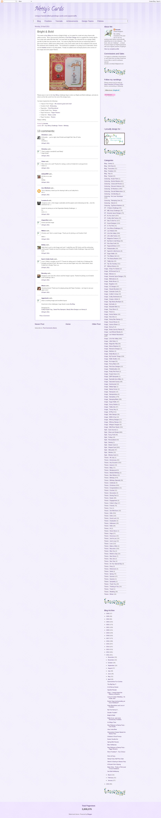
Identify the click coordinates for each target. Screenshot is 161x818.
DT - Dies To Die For (110, 220)
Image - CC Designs (110, 286)
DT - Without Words (110, 266)
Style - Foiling (108, 437)
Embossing (53, 106)
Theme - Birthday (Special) (112, 480)
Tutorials (59, 21)
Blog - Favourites (109, 168)
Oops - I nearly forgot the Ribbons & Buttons (114, 693)
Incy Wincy (48, 35)
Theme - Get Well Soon (111, 510)
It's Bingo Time (111, 722)
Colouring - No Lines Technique (113, 196)
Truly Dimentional (53, 108)
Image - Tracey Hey (110, 409)
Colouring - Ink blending (111, 194)
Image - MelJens (109, 351)
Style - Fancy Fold (109, 434)
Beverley (44, 273)
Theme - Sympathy (110, 581)
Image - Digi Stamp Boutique (112, 301)
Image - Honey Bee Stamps (112, 319)
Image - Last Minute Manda (112, 332)
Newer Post (39, 324)
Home (68, 324)
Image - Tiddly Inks (109, 407)
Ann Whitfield (45, 188)
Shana (43, 285)
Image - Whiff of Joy (110, 417)
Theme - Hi (107, 528)
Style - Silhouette (109, 450)
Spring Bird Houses (113, 742)
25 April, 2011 (45, 292)
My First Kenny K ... (113, 709)
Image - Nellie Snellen (110, 359)
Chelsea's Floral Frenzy (114, 736)
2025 (108, 616)
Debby (43, 245)
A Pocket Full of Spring (114, 764)
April (109, 679)
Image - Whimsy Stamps (111, 422)
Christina (44, 149)
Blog (39, 21)
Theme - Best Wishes (110, 475)
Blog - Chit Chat (109, 166)
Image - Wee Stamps (110, 414)
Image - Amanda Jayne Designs (113, 276)
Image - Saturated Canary (112, 381)
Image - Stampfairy (110, 397)
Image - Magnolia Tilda (111, 343)
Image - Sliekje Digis (110, 386)
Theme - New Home (110, 556)
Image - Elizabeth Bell (110, 306)
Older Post (96, 324)
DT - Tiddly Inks (108, 261)
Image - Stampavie (109, 391)
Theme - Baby (108, 467)
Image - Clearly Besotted (111, 289)
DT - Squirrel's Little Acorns (112, 251)
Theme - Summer (109, 576)
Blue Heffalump (111, 744)
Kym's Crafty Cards (47, 259)
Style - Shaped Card (110, 447)
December (111, 657)
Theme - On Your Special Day (113, 563)
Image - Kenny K (109, 327)
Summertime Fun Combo (114, 681)
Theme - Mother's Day (110, 553)
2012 (108, 652)
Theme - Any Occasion (111, 462)
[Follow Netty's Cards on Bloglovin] (112, 91)
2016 (108, 641)
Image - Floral (108, 312)
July (109, 671)
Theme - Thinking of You (111, 586)
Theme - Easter (108, 498)
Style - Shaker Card (110, 445)
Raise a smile (52, 115)
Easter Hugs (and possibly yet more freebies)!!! (116, 702)
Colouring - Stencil (109, 203)
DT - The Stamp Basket (111, 258)
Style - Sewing (108, 442)
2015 (108, 644)
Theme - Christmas (110, 485)
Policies (100, 21)
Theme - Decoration (110, 493)
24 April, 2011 (45, 280)
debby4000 (44, 174)
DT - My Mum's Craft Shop (112, 241)
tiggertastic (45, 298)
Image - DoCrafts (109, 304)
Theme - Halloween (110, 523)
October (110, 662)
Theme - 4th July (109, 457)
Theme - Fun (108, 508)
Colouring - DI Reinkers (111, 188)
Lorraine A (44, 200)
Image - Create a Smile (111, 299)
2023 (108, 621)
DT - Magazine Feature (111, 238)
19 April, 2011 (45, 239)
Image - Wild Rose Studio (111, 427)
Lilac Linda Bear (112, 729)
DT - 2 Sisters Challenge (111, 208)
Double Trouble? (112, 712)
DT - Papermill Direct (110, 246)
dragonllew (45, 220)
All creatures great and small (63, 103)
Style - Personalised (110, 439)
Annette (117, 29)
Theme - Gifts (108, 513)
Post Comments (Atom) (50, 328)
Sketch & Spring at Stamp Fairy (116, 761)
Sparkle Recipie (112, 690)
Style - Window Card (110, 455)
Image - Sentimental (110, 384)
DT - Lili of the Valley (110, 233)
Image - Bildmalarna (110, 279)
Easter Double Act (112, 739)
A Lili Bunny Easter (112, 687)
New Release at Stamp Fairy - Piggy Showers (116, 748)
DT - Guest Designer (110, 223)
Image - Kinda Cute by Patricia (113, 329)
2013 (108, 649)
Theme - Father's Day (110, 503)
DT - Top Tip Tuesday (110, 263)
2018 (108, 635)
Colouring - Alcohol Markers (112, 181)
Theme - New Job (109, 558)
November (111, 660)
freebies (44, 47)
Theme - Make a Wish (110, 546)
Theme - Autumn (109, 465)
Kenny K (84, 309)
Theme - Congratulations (111, 488)
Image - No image (109, 361)
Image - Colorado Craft (111, 291)
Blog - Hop (107, 173)
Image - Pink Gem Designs (112, 366)
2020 (108, 630)
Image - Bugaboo (109, 284)
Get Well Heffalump (113, 771)
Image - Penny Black (110, 364)
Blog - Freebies (108, 171)
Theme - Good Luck (110, 518)
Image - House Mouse (110, 322)
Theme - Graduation (110, 520)
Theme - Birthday (63, 125)
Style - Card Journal (110, 429)
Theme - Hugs (108, 533)
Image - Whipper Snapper (112, 424)
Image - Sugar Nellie (110, 402)
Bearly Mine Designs (73, 309)
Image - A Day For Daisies (112, 268)
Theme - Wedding (109, 591)
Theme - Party (108, 566)
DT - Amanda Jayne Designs (112, 213)
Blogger (89, 814)
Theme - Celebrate (109, 483)
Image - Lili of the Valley (111, 338)
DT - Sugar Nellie (109, 253)
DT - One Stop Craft (110, 243)
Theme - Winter (108, 594)
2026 (108, 613)
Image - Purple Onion (110, 374)
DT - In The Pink (109, 225)
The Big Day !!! (111, 684)
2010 (108, 784)
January (110, 780)
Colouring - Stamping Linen (112, 200)
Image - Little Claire (110, 341)
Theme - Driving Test (110, 495)
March (110, 775)
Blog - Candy (108, 163)
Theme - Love (108, 543)
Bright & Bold (111, 715)
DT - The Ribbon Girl (110, 256)
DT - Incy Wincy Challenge (50, 125)
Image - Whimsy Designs (111, 419)
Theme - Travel (108, 589)
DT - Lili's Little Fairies (110, 236)
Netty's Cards (49, 9)
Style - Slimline (108, 452)
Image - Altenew (109, 274)
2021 (108, 627)
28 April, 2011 (45, 312)
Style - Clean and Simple (111, 432)
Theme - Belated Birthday (111, 472)
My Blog (72, 304)
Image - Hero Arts (109, 317)
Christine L (44, 135)
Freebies (48, 21)
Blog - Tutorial (108, 176)
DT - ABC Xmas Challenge (112, 210)
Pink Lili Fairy (111, 756)
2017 (108, 638)
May (109, 676)
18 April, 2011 (45, 143)
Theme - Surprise (109, 579)
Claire (43, 161)
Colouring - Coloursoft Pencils (113, 183)
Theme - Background (110, 470)
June (109, 673)
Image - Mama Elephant (111, 346)
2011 (107, 655)
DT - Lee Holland (109, 230)
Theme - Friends (109, 505)
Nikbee (43, 230)
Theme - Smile (108, 571)
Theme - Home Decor (110, 531)
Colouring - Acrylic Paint (111, 178)
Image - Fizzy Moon (110, 309)
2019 (108, 633)
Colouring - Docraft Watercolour (113, 191)
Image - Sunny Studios (111, 404)
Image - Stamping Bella (111, 399)
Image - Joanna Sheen (111, 324)
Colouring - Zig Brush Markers (113, 205)
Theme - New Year (109, 561)
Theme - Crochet (109, 490)
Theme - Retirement (110, 569)
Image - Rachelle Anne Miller (112, 379)
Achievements (72, 21)
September (111, 665)
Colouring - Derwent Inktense (112, 186)
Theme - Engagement (110, 500)
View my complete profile (111, 49)
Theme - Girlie (108, 515)
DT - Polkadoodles (109, 248)
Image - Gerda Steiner (110, 314)
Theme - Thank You (110, 584)
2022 (108, 624)
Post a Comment (44, 315)
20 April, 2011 (45, 253)
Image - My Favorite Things (112, 356)
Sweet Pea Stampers (59, 309)
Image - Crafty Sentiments (112, 296)
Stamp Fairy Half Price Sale (115, 758)
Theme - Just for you (110, 538)
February (111, 777)
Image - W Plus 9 (109, 412)
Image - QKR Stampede (111, 376)
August (110, 668)
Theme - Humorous (110, 536)
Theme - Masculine (110, 548)
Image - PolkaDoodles (110, 369)
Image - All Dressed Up (111, 271)
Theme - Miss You (109, 551)
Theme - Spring (108, 574)
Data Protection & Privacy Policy (113, 84)
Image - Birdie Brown (110, 281)
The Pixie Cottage (71, 37)
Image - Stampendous (110, 394)
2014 (108, 646)
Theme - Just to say (110, 541)
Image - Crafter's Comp (111, 294)
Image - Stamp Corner (110, 389)
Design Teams (88, 21)
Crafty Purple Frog (46, 309)
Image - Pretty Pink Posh (111, 371)
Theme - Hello (108, 526)
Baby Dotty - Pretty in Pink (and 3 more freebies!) (116, 767)
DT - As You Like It (109, 215)
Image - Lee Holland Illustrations (113, 334)
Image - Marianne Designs (112, 348)
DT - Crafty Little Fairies (111, 218)
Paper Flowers (55, 112)
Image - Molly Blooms (110, 354)
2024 (108, 619)
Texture (55, 110)
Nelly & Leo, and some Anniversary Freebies (114, 718)
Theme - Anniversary (110, 460)
